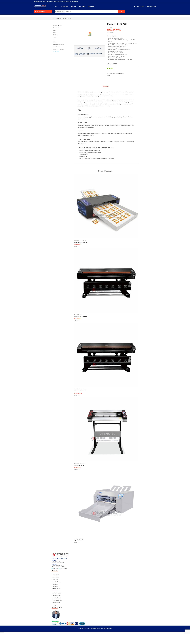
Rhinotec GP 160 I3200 (80, 391)
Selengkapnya (87, 54)
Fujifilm (54, 37)
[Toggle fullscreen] (1, 632)
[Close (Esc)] (3, 632)
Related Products (105, 171)
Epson (54, 32)
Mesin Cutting (58, 18)
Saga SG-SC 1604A (79, 540)
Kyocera (55, 42)
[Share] (2, 632)
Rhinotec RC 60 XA (79, 465)
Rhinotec (122, 73)
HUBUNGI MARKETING (112, 63)
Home (53, 18)
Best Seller (55, 27)
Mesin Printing (77, 314)
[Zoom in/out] (0, 632)
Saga (83, 538)
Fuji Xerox (55, 35)
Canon (54, 30)
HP (53, 39)
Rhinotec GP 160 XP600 (80, 316)
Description (106, 86)
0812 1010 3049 (55, 621)
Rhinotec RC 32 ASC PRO (81, 242)
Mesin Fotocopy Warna (58, 49)
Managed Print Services (58, 44)
